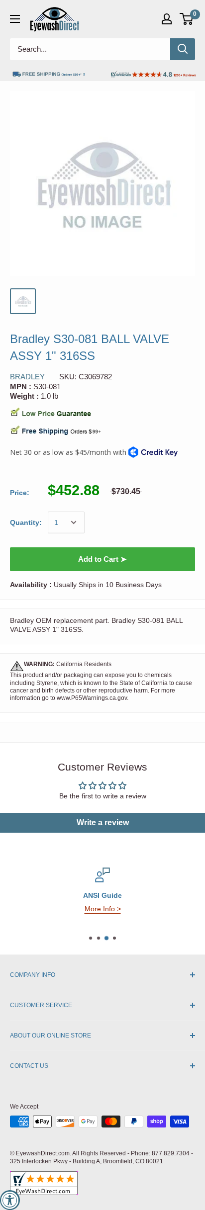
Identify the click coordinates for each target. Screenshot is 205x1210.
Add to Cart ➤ (102, 559)
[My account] (167, 18)
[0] (187, 19)
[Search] (182, 49)
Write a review (103, 822)
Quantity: (26, 522)
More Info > (103, 909)
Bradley (27, 376)
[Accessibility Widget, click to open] (10, 1200)
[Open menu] (15, 19)
